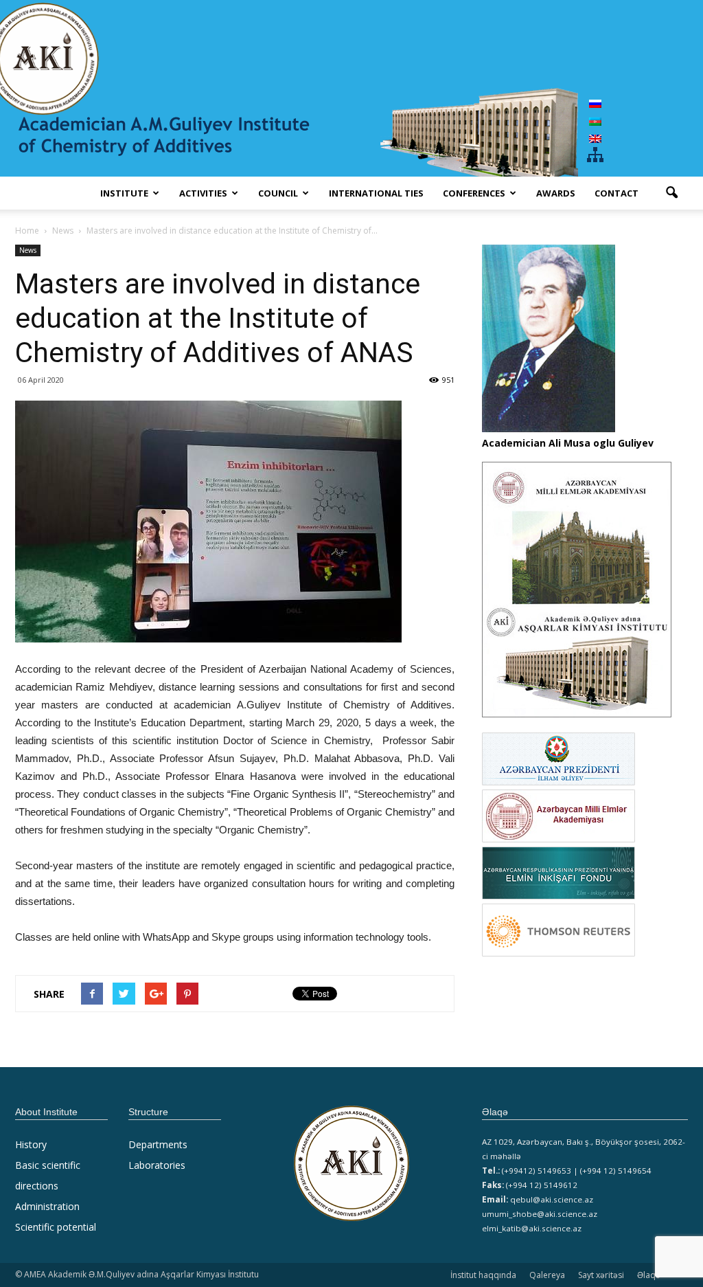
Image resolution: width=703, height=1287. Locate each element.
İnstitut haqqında (483, 1275)
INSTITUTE (124, 193)
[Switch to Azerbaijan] (595, 120)
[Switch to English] (595, 138)
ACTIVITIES (203, 193)
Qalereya (547, 1275)
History (31, 1144)
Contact (616, 193)
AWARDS (555, 193)
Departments (157, 1144)
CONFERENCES (474, 193)
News (27, 250)
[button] (671, 193)
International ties (376, 193)
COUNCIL (278, 193)
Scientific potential (55, 1226)
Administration (47, 1206)
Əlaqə (648, 1275)
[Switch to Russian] (595, 103)
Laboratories (156, 1165)
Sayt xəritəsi (601, 1275)
